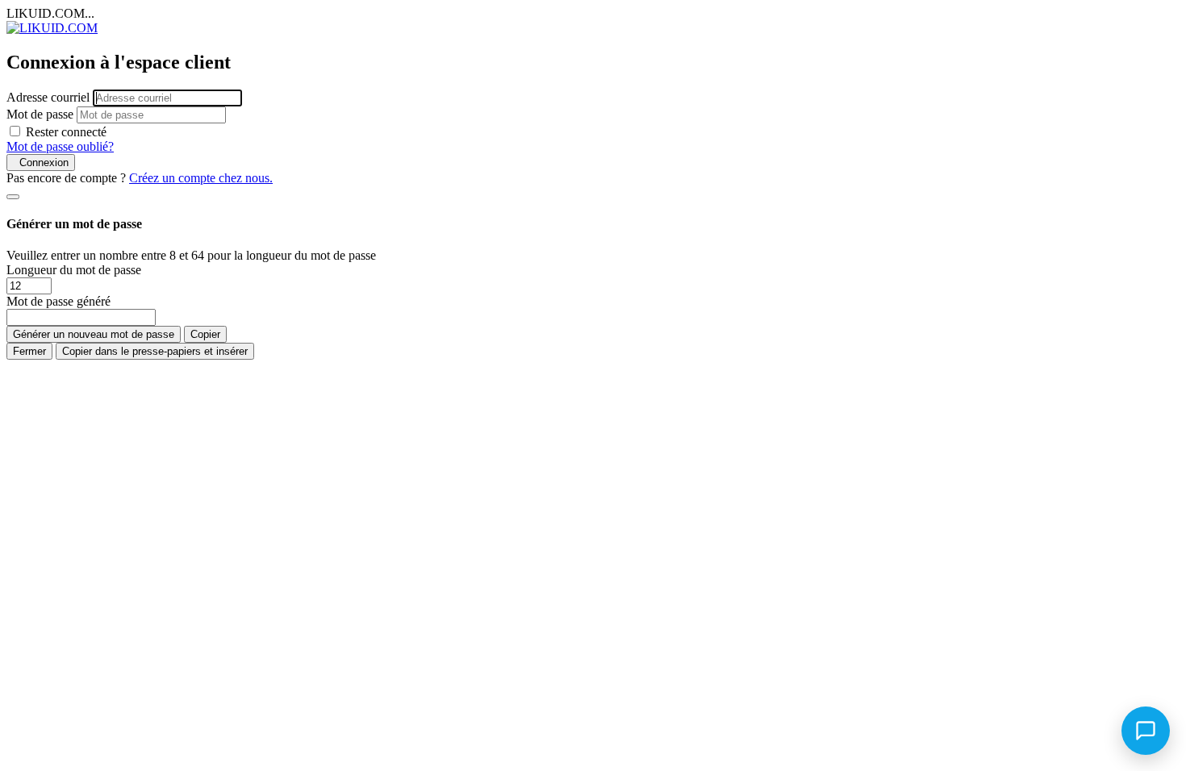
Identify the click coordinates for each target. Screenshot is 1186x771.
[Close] (12, 196)
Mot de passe (39, 114)
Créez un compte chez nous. (201, 178)
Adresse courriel (48, 97)
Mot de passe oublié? (60, 146)
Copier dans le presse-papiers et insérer (155, 351)
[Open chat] (1145, 730)
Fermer (29, 351)
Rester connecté (66, 132)
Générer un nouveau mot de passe (93, 334)
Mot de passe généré (58, 301)
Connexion (41, 162)
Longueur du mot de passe (73, 270)
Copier (205, 334)
